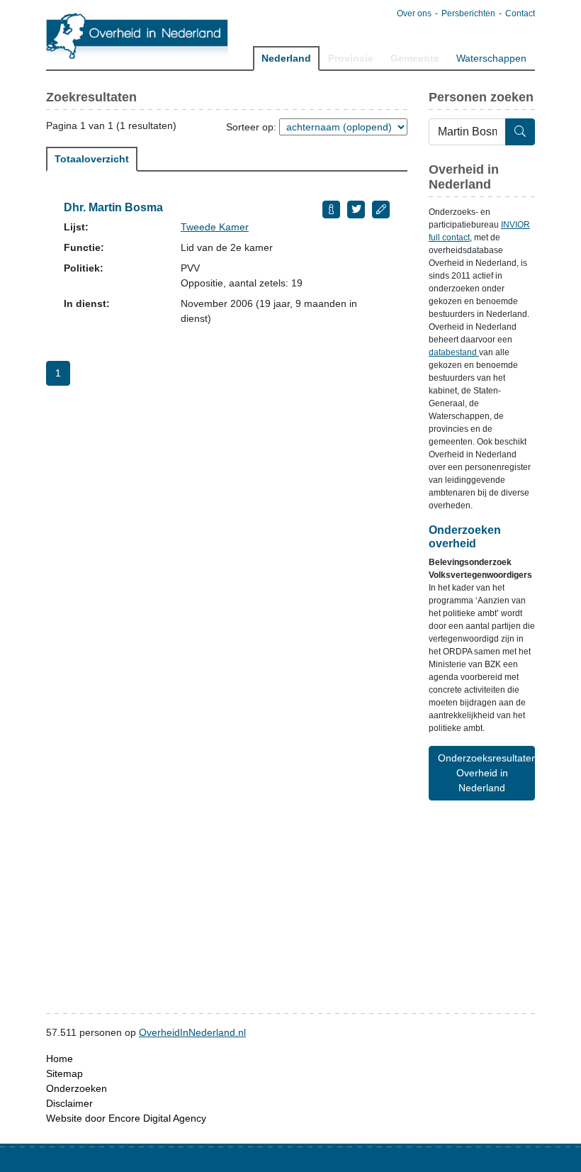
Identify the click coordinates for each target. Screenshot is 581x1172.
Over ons (414, 13)
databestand (454, 352)
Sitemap (64, 1073)
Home (59, 1058)
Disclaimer (69, 1103)
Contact (520, 13)
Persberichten (468, 13)
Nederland (286, 58)
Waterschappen (491, 58)
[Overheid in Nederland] (137, 36)
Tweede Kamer (215, 227)
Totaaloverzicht (92, 158)
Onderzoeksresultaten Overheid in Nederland (486, 772)
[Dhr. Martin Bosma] (331, 209)
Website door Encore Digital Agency (126, 1118)
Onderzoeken (76, 1088)
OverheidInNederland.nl (192, 1032)
